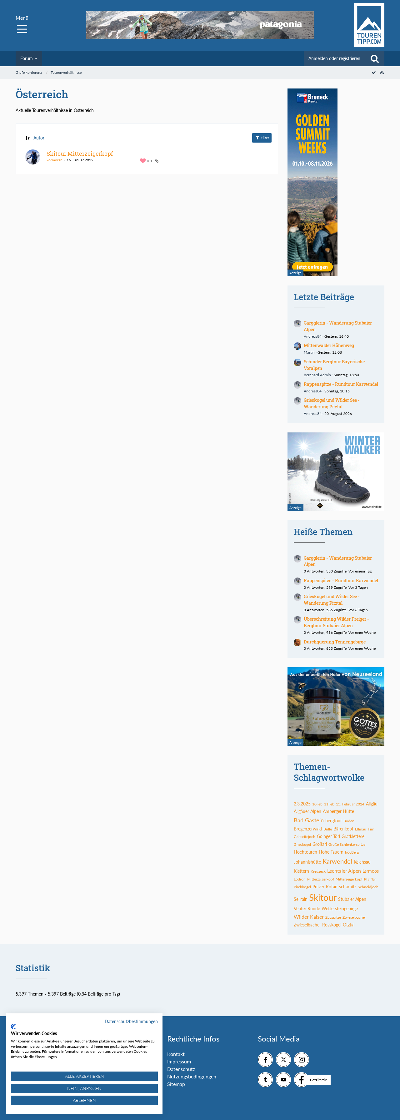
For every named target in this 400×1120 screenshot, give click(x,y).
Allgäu (372, 803)
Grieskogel (302, 844)
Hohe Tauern (331, 852)
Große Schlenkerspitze (346, 844)
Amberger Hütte (338, 811)
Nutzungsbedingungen (191, 1076)
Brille (327, 829)
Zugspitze (333, 917)
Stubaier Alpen (352, 899)
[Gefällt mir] (301, 1079)
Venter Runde (307, 908)
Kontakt (176, 1054)
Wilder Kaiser (309, 917)
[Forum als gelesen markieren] (373, 72)
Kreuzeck (318, 871)
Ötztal (348, 924)
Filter (264, 137)
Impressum (179, 1061)
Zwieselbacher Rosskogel (317, 924)
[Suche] (374, 58)
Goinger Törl (328, 836)
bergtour (333, 820)
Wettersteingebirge (340, 908)
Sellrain (301, 899)
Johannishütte (307, 862)
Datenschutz (181, 1069)
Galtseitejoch (304, 836)
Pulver (318, 886)
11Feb (329, 804)
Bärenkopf (343, 828)
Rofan (332, 886)
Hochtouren (305, 852)
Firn (371, 829)
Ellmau (360, 829)
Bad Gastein (309, 820)
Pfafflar (370, 879)
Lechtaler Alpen (344, 871)
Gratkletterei (353, 836)
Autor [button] (38, 137)
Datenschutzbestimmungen (131, 1021)
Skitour (323, 897)
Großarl (319, 844)
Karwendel (337, 861)
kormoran (54, 160)
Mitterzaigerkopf (320, 879)
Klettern (301, 871)
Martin (309, 352)
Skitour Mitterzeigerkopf (80, 153)
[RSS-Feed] (381, 72)
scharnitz (347, 886)
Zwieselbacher (354, 917)
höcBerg (352, 852)
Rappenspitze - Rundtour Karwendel (341, 384)
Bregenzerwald (308, 828)
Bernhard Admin (317, 374)
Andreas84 (313, 336)
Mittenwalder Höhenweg (329, 345)
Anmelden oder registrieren (334, 58)
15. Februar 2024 (350, 804)
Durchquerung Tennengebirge (335, 642)
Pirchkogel (302, 887)
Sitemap (176, 1084)
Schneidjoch (368, 887)
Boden (348, 821)
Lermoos (370, 871)
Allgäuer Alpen (307, 811)
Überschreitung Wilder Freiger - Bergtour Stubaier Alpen (336, 622)
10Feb (317, 804)
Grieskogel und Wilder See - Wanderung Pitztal (332, 403)
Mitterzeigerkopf (349, 879)
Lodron (300, 879)
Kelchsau (362, 862)
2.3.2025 (302, 803)
